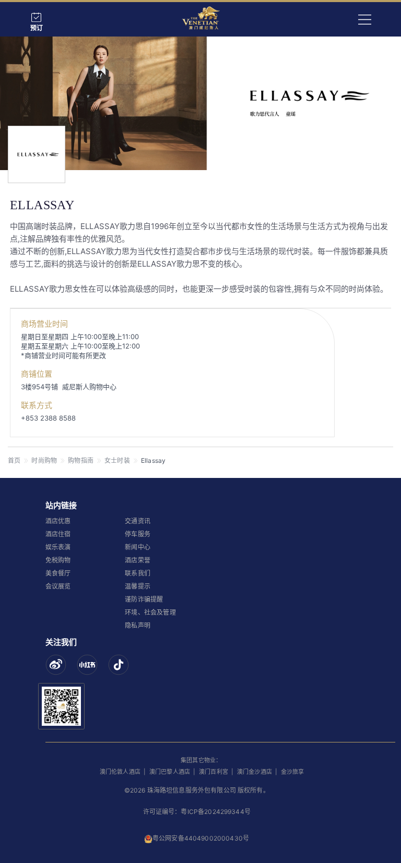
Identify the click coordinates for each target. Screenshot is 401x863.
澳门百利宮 (213, 772)
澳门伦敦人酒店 (120, 772)
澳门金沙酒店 (254, 772)
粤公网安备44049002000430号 (200, 838)
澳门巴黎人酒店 (169, 772)
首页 (14, 460)
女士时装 (117, 460)
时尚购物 (44, 460)
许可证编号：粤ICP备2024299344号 (197, 812)
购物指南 (80, 460)
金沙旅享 (292, 772)
